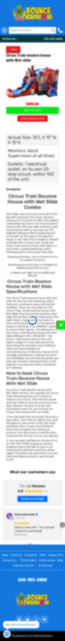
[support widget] (58, 633)
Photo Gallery (28, 560)
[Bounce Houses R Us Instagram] (36, 619)
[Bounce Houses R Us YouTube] (27, 619)
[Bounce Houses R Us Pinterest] (44, 619)
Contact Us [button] (9, 560)
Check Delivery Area (32, 118)
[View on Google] (9, 516)
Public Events (47, 560)
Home (5, 555)
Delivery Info (55, 555)
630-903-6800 (53, 38)
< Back (13, 49)
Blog (60, 560)
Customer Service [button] (23, 565)
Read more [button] (21, 534)
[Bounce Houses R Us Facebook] (19, 619)
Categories (30, 555)
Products (16, 555)
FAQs (43, 555)
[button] (2, 524)
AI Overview (45, 565)
